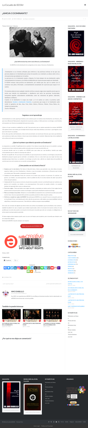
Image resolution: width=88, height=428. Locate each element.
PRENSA (70, 266)
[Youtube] (52, 267)
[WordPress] (48, 267)
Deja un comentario (30, 19)
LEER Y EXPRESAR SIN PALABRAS (76, 306)
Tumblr (58, 422)
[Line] (42, 267)
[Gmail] (55, 267)
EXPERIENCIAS (71, 264)
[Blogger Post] (38, 267)
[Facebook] (5, 267)
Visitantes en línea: (73, 316)
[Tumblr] (21, 267)
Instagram (53, 422)
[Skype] (45, 267)
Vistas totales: (72, 330)
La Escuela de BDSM (10, 422)
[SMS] (28, 271)
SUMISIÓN (70, 270)
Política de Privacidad (47, 426)
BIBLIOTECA (71, 255)
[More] (31, 271)
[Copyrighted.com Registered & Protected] (72, 400)
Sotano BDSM (78, 421)
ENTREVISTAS (71, 262)
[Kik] (35, 267)
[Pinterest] (25, 267)
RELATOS (70, 268)
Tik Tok (62, 421)
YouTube (56, 422)
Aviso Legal (37, 426)
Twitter (51, 422)
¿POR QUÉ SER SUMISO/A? (53, 283)
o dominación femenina (22, 102)
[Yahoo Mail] (58, 267)
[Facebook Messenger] (8, 267)
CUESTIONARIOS (72, 257)
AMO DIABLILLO (17, 19)
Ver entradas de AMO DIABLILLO (19, 293)
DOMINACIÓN (7, 277)
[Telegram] (32, 267)
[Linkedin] (15, 267)
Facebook (48, 422)
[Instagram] (18, 267)
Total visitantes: (72, 334)
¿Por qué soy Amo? (8, 283)
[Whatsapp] (28, 267)
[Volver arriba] (84, 424)
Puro (22, 422)
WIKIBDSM (71, 273)
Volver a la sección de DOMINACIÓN (32, 226)
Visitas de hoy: (72, 320)
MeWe (66, 421)
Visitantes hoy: (72, 325)
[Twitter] (11, 267)
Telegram (72, 421)
